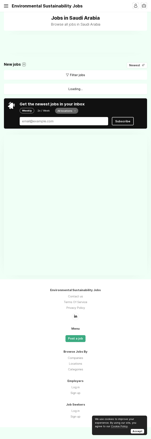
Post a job (75, 338)
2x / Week (44, 110)
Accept (137, 431)
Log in (75, 387)
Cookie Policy (119, 426)
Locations (75, 363)
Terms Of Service (75, 302)
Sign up (75, 393)
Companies (75, 358)
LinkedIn (75, 316)
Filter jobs (77, 75)
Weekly (27, 110)
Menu (7, 6)
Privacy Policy (75, 308)
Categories (75, 369)
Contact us (75, 296)
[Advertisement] (75, 43)
